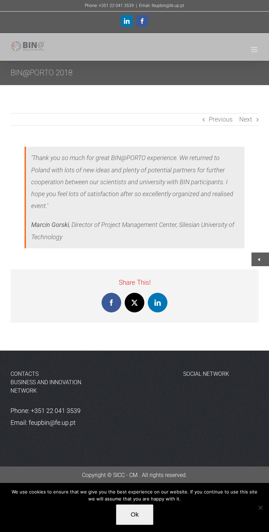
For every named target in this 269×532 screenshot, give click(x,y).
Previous (221, 119)
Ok (135, 514)
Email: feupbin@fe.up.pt (161, 5)
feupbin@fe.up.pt (52, 422)
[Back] (261, 259)
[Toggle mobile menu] (254, 49)
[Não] (260, 507)
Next (245, 119)
